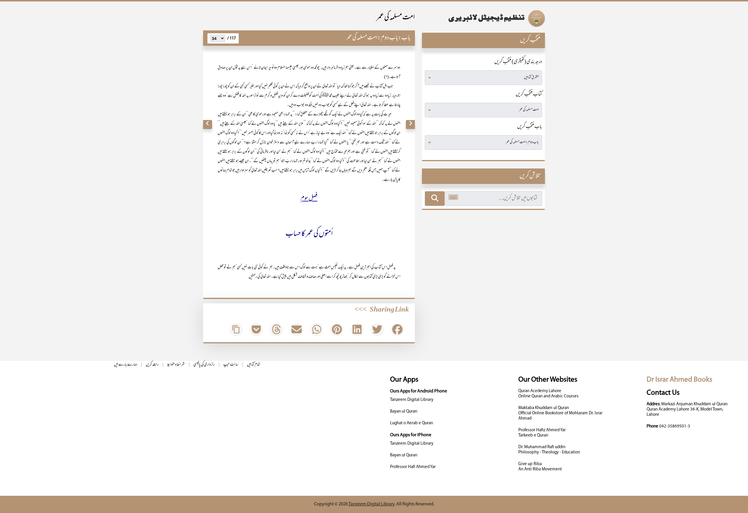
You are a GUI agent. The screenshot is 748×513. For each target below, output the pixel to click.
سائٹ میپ (230, 365)
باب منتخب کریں (529, 127)
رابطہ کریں (152, 365)
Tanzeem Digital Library (411, 400)
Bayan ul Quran (403, 411)
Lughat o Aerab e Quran (411, 423)
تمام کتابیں (253, 365)
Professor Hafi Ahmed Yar (413, 467)
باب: (404, 38)
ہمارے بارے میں (125, 365)
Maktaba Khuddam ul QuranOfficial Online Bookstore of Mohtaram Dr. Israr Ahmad (560, 413)
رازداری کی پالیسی (204, 365)
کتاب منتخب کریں (529, 95)
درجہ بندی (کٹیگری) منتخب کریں (518, 62)
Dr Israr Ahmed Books (679, 379)
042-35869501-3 (674, 426)
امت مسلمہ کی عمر (395, 18)
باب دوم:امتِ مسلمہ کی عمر (372, 38)
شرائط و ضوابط (176, 365)
